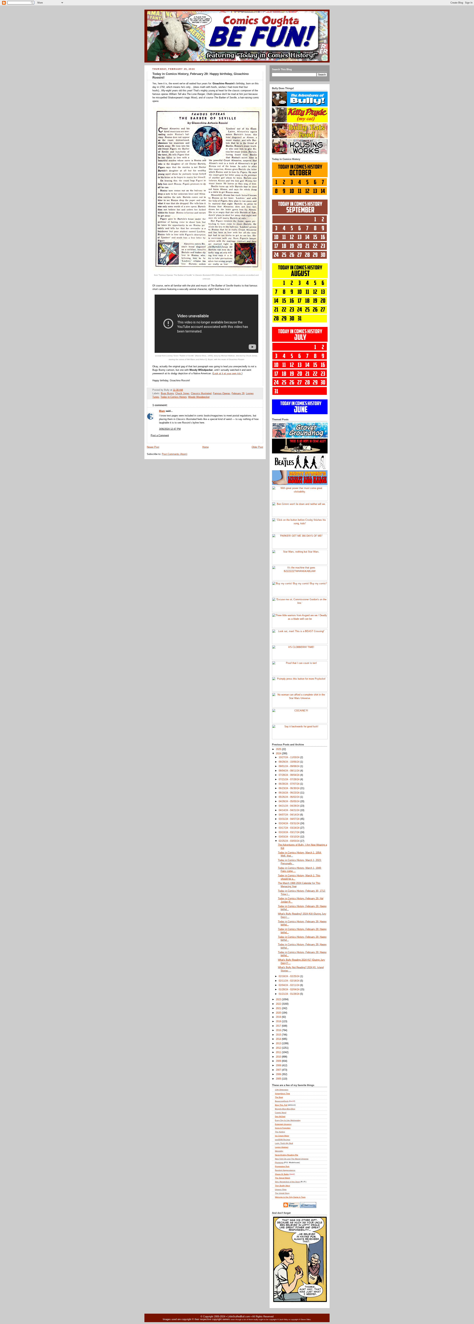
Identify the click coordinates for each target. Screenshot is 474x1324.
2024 (279, 753)
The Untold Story (282, 1193)
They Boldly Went (282, 1186)
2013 (279, 1043)
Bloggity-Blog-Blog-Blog (285, 1109)
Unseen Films (280, 1189)
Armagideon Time (282, 1093)
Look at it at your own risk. (227, 373)
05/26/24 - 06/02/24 (289, 797)
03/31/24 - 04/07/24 (289, 819)
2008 (279, 1065)
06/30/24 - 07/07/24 (289, 784)
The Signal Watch (282, 1178)
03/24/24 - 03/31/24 (289, 823)
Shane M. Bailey (282, 1174)
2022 (279, 1004)
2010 (279, 1057)
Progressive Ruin (282, 1166)
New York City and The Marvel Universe (291, 1159)
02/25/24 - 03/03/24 (289, 841)
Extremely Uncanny (283, 1124)
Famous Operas (221, 393)
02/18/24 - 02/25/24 (289, 976)
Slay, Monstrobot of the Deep (287, 1182)
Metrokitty (279, 1151)
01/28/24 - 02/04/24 (289, 989)
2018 (279, 1021)
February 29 (238, 393)
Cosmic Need (280, 1113)
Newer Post (153, 447)
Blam (162, 411)
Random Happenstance (285, 1170)
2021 (279, 1008)
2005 (279, 1079)
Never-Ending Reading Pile (286, 1155)
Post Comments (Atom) (174, 454)
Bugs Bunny (167, 393)
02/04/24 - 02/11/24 (289, 985)
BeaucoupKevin (282, 1101)
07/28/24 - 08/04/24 (289, 775)
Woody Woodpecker (199, 397)
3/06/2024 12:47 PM (170, 429)
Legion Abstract (281, 1147)
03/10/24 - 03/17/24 (289, 832)
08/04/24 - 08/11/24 (289, 770)
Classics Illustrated (201, 393)
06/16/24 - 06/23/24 (289, 792)
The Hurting (280, 1132)
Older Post (257, 447)
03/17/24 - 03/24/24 (289, 828)
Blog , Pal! (281, 1105)
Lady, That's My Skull (284, 1143)
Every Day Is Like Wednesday (288, 1120)
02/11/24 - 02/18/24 (289, 981)
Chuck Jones (182, 393)
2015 (279, 1034)
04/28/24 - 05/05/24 (289, 801)
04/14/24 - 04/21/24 (289, 810)
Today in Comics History (174, 397)
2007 (279, 1070)
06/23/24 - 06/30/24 (289, 788)
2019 (279, 1017)
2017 (279, 1026)
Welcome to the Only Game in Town (290, 1197)
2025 (279, 749)
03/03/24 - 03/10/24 (289, 836)
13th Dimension (281, 1090)
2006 (279, 1074)
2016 (279, 1030)
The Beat (279, 1097)
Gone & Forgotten (283, 1128)
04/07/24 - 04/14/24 (289, 814)
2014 (279, 1039)
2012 (279, 1048)
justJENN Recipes (282, 1140)
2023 (279, 999)
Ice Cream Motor (282, 1136)
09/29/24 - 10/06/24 (289, 762)
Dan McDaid (280, 1116)
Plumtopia (279, 1162)
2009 (279, 1061)
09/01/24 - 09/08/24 (289, 766)
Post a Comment (160, 435)
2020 (279, 1012)
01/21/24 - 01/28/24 (289, 994)
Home (205, 447)
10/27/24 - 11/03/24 (289, 757)
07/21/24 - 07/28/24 (289, 779)
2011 (279, 1052)
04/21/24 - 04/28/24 (289, 806)
